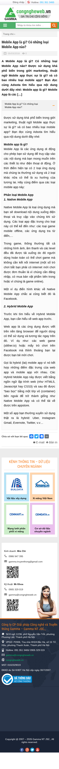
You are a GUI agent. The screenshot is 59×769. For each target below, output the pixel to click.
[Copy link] (47, 436)
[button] (29, 105)
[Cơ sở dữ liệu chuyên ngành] (42, 514)
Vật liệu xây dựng (16, 498)
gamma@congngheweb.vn (23, 594)
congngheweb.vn (15, 660)
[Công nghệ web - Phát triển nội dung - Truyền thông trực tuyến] (29, 13)
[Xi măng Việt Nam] (42, 484)
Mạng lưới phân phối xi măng (16, 530)
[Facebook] (31, 436)
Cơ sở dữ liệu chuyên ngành (42, 530)
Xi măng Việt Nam (42, 498)
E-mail (40, 442)
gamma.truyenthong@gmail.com (26, 561)
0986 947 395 (16, 556)
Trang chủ (8, 34)
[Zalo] (41, 436)
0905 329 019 (16, 589)
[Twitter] (36, 436)
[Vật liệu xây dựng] (16, 484)
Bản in (53, 442)
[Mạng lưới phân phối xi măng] (16, 514)
